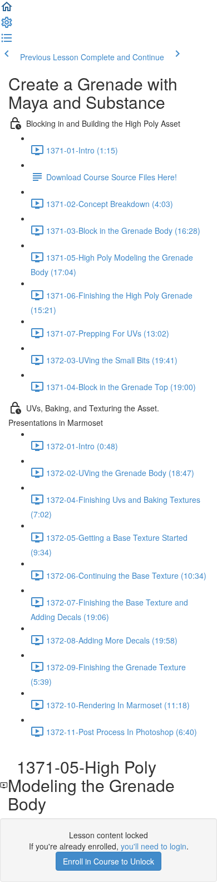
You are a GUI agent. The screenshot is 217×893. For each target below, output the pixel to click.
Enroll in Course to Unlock (108, 861)
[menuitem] (6, 25)
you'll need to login (153, 846)
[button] (6, 10)
